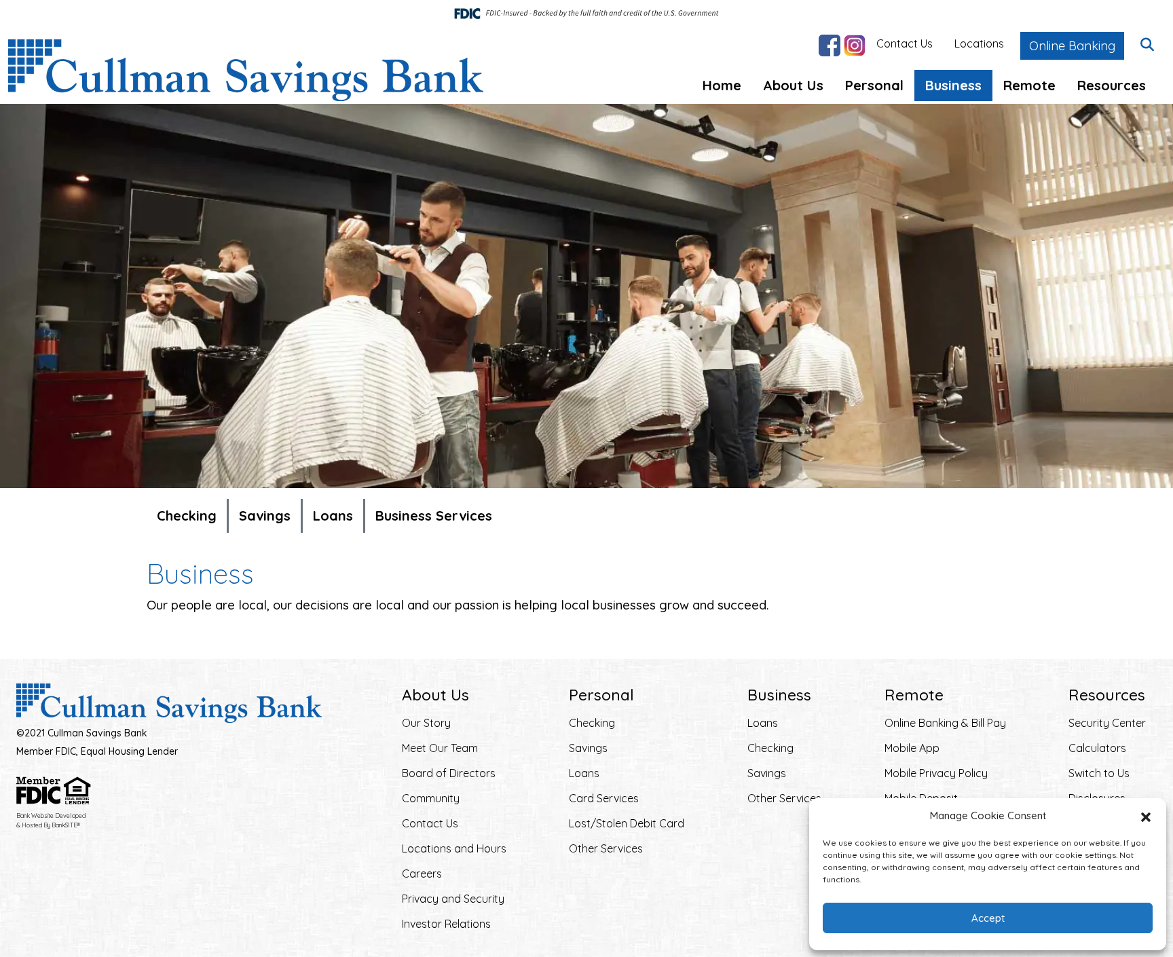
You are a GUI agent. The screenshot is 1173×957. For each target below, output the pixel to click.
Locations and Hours (454, 848)
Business (953, 85)
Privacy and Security (453, 898)
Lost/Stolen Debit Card (626, 823)
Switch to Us (1099, 773)
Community (431, 798)
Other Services (606, 848)
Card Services (604, 798)
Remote (1029, 85)
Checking (187, 515)
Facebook (829, 45)
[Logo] (245, 70)
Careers (422, 873)
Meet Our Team (440, 748)
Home (722, 85)
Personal (874, 85)
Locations (979, 43)
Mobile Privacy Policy (936, 773)
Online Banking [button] (1072, 46)
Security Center (1107, 723)
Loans (333, 515)
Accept (988, 918)
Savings (265, 515)
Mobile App (912, 748)
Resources (1111, 85)
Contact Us (904, 43)
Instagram (854, 45)
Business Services (433, 515)
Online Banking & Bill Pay (945, 723)
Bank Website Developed (51, 820)
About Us (793, 85)
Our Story (426, 723)
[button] (1146, 816)
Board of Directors (449, 773)
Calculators (1097, 748)
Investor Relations (446, 924)
